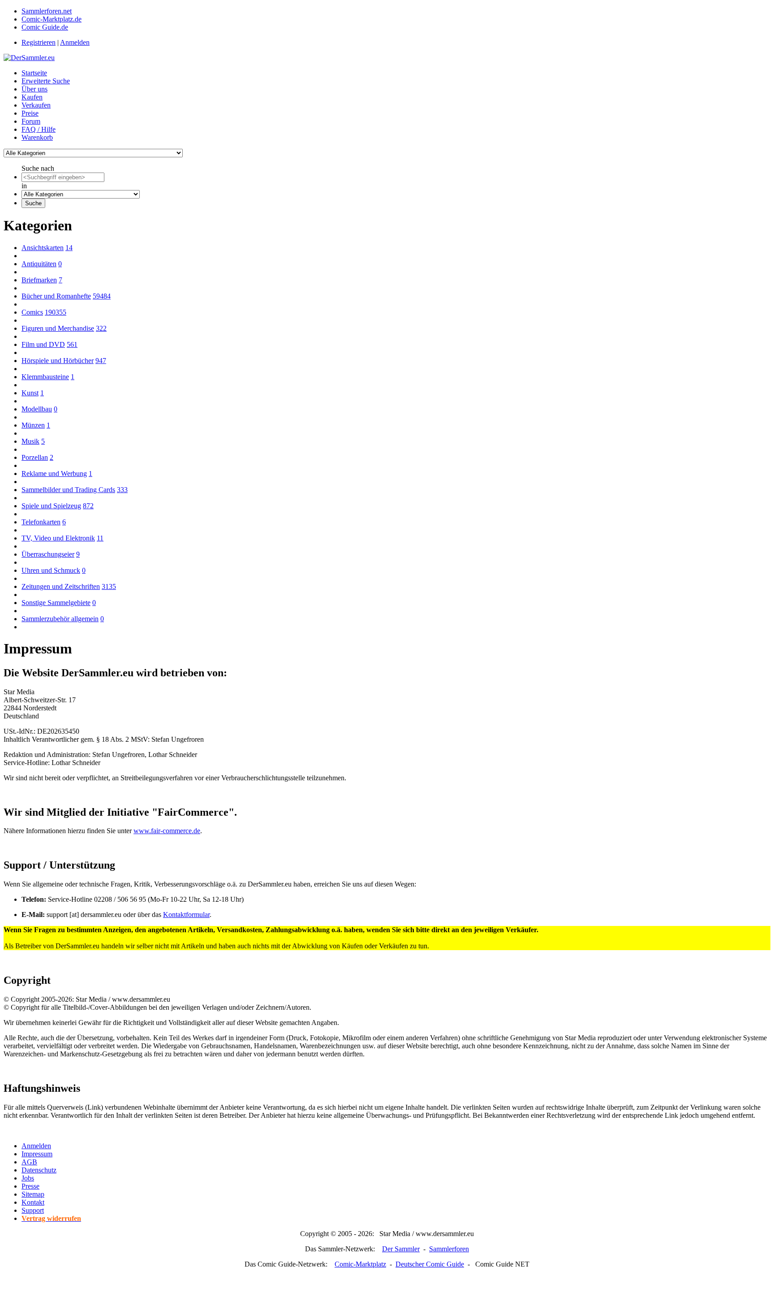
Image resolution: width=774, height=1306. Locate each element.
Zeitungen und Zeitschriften (61, 586)
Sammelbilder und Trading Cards (68, 489)
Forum (31, 121)
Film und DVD (43, 344)
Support (33, 1210)
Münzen (33, 425)
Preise (30, 113)
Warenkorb (37, 137)
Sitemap (33, 1194)
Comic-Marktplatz (360, 1264)
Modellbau (37, 409)
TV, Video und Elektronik (58, 538)
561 (72, 344)
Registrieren (39, 42)
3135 (109, 586)
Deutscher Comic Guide (430, 1264)
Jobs (28, 1178)
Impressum (37, 1154)
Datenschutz (39, 1170)
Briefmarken (39, 280)
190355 (55, 312)
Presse (30, 1186)
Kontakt (33, 1202)
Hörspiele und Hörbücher (58, 360)
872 (88, 506)
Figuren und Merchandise (58, 328)
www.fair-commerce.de (166, 831)
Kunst (30, 393)
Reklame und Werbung (54, 473)
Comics (32, 312)
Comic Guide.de (45, 27)
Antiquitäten (39, 264)
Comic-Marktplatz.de (52, 19)
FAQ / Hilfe (39, 129)
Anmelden (75, 42)
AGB (29, 1162)
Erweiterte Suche (46, 81)
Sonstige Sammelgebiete (56, 602)
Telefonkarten (41, 522)
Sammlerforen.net (47, 11)
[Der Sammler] (29, 57)
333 (122, 489)
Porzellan (35, 457)
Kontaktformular (186, 914)
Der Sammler (401, 1249)
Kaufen (32, 97)
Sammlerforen (449, 1249)
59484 (102, 296)
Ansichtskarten (43, 247)
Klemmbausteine (45, 377)
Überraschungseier (48, 554)
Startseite (34, 73)
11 (100, 538)
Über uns (34, 89)
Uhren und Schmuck (51, 570)
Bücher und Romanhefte (56, 296)
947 (100, 360)
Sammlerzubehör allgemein (60, 619)
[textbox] (63, 177)
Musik (30, 441)
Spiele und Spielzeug (51, 506)
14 (69, 247)
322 (101, 328)
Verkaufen (36, 105)
